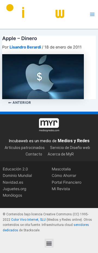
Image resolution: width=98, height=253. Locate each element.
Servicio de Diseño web (70, 147)
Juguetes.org (14, 188)
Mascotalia (61, 169)
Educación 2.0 (15, 169)
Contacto (34, 154)
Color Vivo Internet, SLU (28, 220)
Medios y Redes (74, 140)
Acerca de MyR (61, 154)
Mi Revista (61, 188)
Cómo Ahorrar (64, 175)
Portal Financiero (66, 182)
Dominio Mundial (17, 175)
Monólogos (12, 195)
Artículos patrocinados (25, 147)
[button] (49, 243)
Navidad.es (13, 182)
